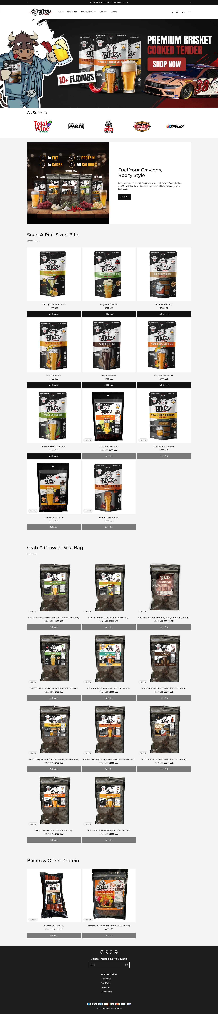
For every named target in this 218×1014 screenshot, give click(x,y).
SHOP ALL (125, 196)
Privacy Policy (105, 987)
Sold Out (109, 456)
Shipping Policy (106, 979)
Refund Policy (105, 983)
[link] (60, 12)
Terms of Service (106, 991)
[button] (177, 12)
